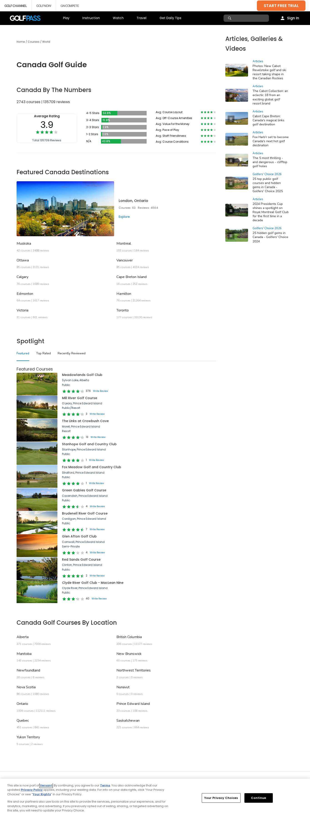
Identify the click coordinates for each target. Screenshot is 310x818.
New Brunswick (129, 653)
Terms (105, 785)
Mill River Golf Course (79, 398)
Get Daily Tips (171, 18)
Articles (258, 61)
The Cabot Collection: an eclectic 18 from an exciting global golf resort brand (270, 97)
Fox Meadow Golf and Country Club (91, 467)
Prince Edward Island (133, 703)
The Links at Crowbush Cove (85, 421)
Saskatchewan (128, 720)
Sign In (293, 18)
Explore (124, 216)
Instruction (91, 18)
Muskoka (24, 243)
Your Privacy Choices (221, 798)
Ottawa (23, 260)
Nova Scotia (26, 687)
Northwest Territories (133, 670)
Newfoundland (28, 670)
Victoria (22, 310)
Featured (23, 353)
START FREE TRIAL (281, 5)
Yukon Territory (28, 737)
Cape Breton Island (131, 276)
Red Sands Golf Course (81, 559)
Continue (258, 798)
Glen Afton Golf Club (79, 536)
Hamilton (123, 293)
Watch (118, 18)
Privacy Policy (32, 790)
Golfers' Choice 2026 (267, 174)
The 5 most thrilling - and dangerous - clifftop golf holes (270, 162)
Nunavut (123, 687)
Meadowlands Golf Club (82, 375)
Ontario (22, 703)
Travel (142, 18)
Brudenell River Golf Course (85, 513)
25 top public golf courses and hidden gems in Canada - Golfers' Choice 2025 (268, 185)
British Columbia (129, 636)
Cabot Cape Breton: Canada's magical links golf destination (268, 120)
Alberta (23, 636)
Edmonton (25, 293)
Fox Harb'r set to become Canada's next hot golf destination (271, 141)
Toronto (122, 310)
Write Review (100, 391)
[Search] (230, 18)
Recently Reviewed (72, 353)
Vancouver (124, 260)
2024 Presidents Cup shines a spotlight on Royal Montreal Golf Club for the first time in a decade (271, 212)
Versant (46, 785)
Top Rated (43, 353)
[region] (155, 798)
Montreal (123, 243)
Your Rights (42, 794)
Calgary (22, 276)
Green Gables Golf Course (84, 490)
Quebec (23, 720)
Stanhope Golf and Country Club (89, 444)
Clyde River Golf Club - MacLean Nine (92, 582)
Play (66, 18)
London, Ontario (133, 200)
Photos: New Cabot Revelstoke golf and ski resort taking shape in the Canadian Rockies (269, 72)
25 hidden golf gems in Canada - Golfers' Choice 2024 (270, 237)
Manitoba (24, 653)
